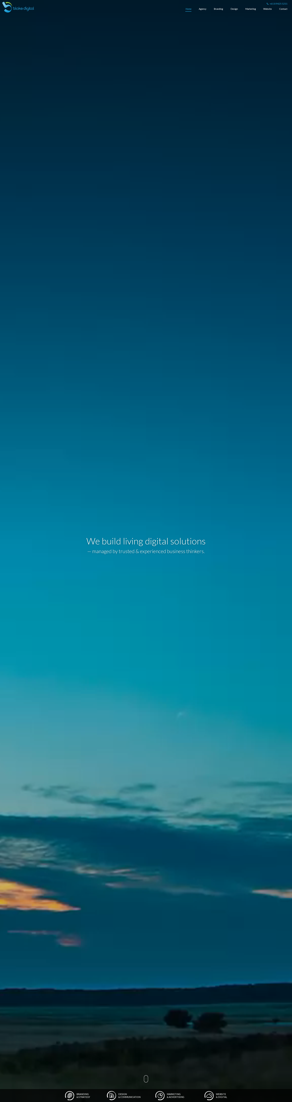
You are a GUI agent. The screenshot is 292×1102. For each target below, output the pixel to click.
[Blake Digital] (18, 7)
